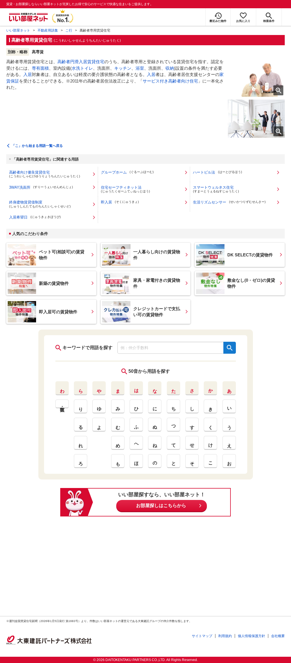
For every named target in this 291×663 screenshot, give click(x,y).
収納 (169, 68)
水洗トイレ (82, 68)
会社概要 (278, 636)
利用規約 (225, 636)
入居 (27, 74)
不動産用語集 (48, 30)
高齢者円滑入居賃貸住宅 (80, 61)
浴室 (140, 68)
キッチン (122, 68)
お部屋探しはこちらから (161, 505)
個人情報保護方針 (251, 636)
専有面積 (40, 68)
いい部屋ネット (18, 30)
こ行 (68, 30)
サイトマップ (202, 636)
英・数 (62, 404)
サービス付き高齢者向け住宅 (170, 81)
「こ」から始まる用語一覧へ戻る (37, 146)
